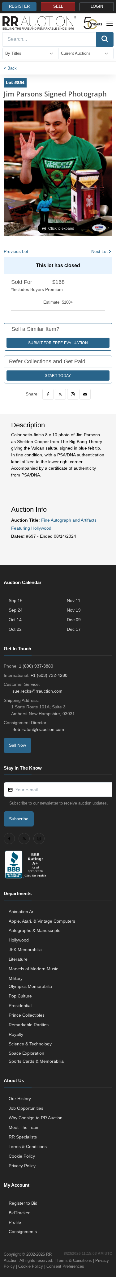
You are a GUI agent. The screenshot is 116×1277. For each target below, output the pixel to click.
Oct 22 (15, 629)
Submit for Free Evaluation (58, 343)
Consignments (23, 1231)
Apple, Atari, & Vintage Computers (42, 921)
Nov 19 (74, 610)
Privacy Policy (22, 1165)
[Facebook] (48, 394)
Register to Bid (23, 1203)
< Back (10, 68)
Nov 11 (73, 600)
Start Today (58, 376)
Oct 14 (15, 619)
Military (16, 978)
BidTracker (19, 1212)
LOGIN (97, 6)
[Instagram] (72, 394)
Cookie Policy (22, 1156)
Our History (20, 1098)
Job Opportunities (26, 1108)
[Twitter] (60, 394)
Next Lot (99, 251)
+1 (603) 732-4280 (49, 675)
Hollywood (19, 939)
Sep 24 (16, 610)
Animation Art (22, 911)
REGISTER (19, 6)
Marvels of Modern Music (33, 968)
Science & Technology (30, 1043)
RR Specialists (23, 1136)
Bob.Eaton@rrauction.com (38, 729)
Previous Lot (16, 251)
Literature (18, 959)
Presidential (20, 1005)
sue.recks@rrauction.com (37, 691)
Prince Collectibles (27, 1015)
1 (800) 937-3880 (36, 666)
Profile (15, 1222)
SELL (58, 6)
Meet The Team (24, 1127)
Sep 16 (16, 600)
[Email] (85, 394)
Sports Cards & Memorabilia (36, 1061)
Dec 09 (74, 619)
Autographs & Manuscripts (34, 930)
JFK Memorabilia (25, 949)
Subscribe (18, 818)
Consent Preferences (65, 1266)
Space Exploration (26, 1053)
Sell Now (17, 745)
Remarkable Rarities (29, 1024)
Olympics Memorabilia (30, 986)
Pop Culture (20, 995)
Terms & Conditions (28, 1146)
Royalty (16, 1034)
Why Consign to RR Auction (35, 1117)
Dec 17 (74, 629)
